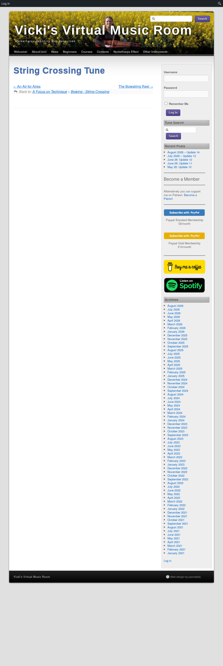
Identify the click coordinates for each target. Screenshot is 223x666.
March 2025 (174, 368)
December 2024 (177, 379)
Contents (103, 52)
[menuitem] (219, 3)
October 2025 (175, 342)
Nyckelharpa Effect (126, 52)
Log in (167, 561)
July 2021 (173, 531)
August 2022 (175, 483)
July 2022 (173, 486)
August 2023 (175, 438)
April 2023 (173, 453)
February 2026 (176, 328)
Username (170, 72)
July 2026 (173, 309)
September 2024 (177, 390)
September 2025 (177, 346)
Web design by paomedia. (185, 576)
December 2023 (177, 424)
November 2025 (177, 339)
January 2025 (175, 376)
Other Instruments (155, 52)
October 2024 (175, 387)
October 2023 (175, 431)
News (54, 52)
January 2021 (175, 553)
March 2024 (174, 413)
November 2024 (177, 383)
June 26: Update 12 (179, 159)
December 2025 (177, 335)
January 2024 (175, 420)
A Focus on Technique (49, 91)
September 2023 (177, 435)
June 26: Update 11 (179, 163)
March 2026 (174, 324)
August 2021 (175, 527)
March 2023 (174, 457)
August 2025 (175, 350)
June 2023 (174, 446)
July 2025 (173, 354)
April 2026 (173, 320)
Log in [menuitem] (6, 3)
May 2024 (173, 405)
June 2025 (174, 357)
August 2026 (175, 306)
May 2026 (173, 317)
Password (170, 87)
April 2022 (173, 498)
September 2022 (177, 479)
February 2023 (176, 461)
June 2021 (174, 534)
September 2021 (177, 523)
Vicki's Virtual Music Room (103, 30)
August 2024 (175, 394)
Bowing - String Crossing (90, 91)
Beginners (70, 52)
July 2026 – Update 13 (181, 156)
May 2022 (173, 494)
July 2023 (173, 442)
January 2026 (175, 331)
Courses (86, 52)
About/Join (39, 52)
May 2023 (173, 450)
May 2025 (173, 361)
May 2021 (173, 538)
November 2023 (177, 427)
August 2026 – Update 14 (183, 152)
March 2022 (174, 501)
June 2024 (174, 402)
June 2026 (174, 313)
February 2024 (176, 416)
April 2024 (173, 409)
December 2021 (177, 512)
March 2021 (174, 546)
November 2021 (177, 516)
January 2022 (175, 509)
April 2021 (173, 542)
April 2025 (173, 365)
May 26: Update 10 (179, 167)
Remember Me (178, 104)
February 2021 (176, 549)
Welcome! (20, 52)
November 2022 (177, 472)
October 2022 (175, 475)
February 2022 (176, 505)
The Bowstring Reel (134, 86)
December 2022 (177, 468)
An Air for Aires (28, 86)
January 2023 (175, 464)
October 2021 (175, 520)
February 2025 (176, 372)
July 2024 (173, 398)
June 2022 (174, 490)
